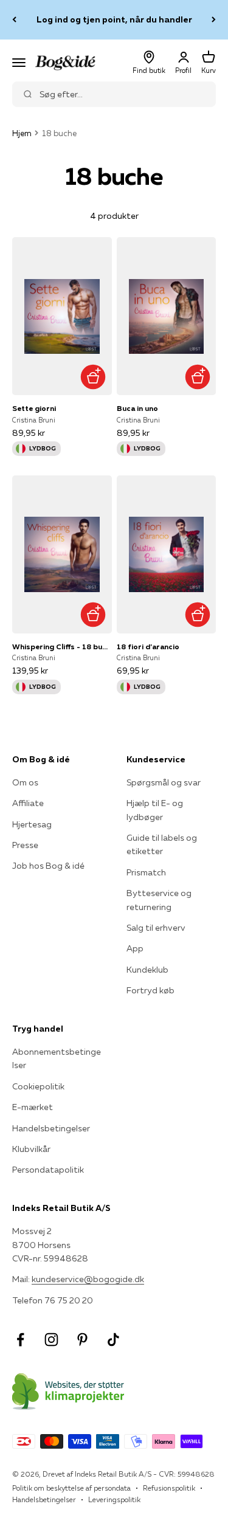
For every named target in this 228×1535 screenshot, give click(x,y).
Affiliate (28, 803)
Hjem (22, 133)
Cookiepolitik (38, 1086)
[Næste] (214, 19)
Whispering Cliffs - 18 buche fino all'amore (62, 646)
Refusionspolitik (169, 1487)
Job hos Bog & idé (48, 865)
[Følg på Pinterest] (82, 1339)
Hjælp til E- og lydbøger (154, 810)
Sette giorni (34, 408)
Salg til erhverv (155, 927)
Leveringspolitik (114, 1499)
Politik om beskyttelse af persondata (71, 1487)
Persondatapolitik (48, 1169)
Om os (25, 782)
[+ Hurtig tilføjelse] (93, 376)
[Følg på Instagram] (51, 1339)
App (134, 948)
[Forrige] (14, 19)
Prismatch (146, 872)
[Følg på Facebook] (20, 1339)
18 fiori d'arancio (148, 646)
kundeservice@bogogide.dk (88, 1279)
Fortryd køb (150, 990)
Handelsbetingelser (51, 1128)
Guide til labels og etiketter (161, 844)
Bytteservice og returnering (159, 900)
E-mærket (32, 1107)
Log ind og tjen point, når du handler (114, 19)
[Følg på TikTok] (113, 1339)
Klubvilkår (31, 1148)
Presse (25, 845)
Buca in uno (137, 408)
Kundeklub (147, 969)
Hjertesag (32, 824)
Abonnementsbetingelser (56, 1058)
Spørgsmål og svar (163, 782)
